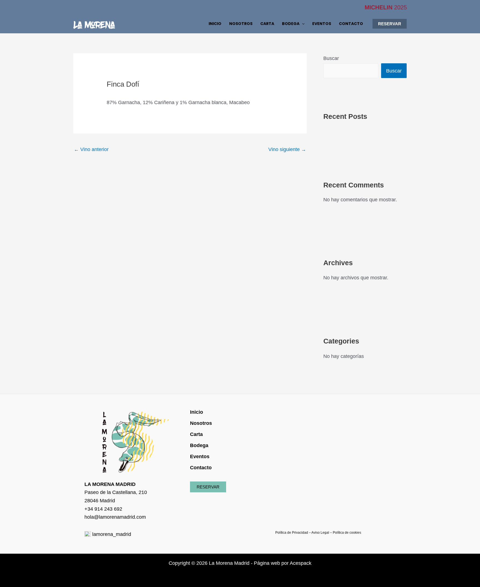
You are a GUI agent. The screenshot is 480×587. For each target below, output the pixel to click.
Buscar (331, 58)
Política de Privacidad (291, 533)
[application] (301, 23)
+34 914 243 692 (103, 509)
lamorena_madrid (111, 534)
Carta (196, 434)
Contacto (201, 467)
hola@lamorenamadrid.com (115, 517)
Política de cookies (347, 533)
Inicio (196, 412)
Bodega (199, 445)
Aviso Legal (320, 533)
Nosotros (201, 423)
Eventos (199, 456)
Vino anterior (91, 149)
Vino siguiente (287, 149)
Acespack (300, 563)
